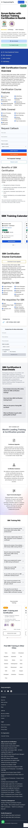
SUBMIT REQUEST (14, 150)
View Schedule (15, 41)
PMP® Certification (5, 806)
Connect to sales (14, 45)
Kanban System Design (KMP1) (8, 743)
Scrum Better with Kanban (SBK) (9, 750)
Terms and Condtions (5, 724)
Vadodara (6, 663)
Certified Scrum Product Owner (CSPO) (11, 772)
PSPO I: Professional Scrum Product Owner (11, 794)
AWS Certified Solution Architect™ (17, 804)
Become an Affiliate (5, 713)
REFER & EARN (23, 5)
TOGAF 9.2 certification (17, 806)
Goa (21, 656)
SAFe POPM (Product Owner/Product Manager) (12, 754)
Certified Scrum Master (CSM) (8, 764)
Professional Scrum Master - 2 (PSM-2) (10, 792)
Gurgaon (21, 670)
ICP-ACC (20, 750)
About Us (3, 700)
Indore (6, 667)
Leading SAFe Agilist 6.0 (7, 752)
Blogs (2, 707)
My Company (13, 351)
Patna (6, 652)
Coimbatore (13, 674)
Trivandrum (21, 674)
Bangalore (6, 656)
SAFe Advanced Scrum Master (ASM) (10, 760)
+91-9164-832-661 (13, 322)
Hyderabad (13, 656)
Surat (21, 660)
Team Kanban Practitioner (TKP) (9, 748)
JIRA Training (4, 804)
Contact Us (3, 704)
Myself (5, 351)
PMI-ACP (3, 809)
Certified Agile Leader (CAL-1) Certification (11, 784)
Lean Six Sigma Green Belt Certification (11, 815)
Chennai (13, 652)
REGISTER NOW (11, 241)
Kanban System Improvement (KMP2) (10, 745)
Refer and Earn (4, 702)
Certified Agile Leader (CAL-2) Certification (12, 786)
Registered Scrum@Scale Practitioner (10, 788)
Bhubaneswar (14, 667)
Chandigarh (6, 674)
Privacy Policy (4, 729)
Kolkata (13, 660)
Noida (21, 663)
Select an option (4, 144)
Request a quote (14, 161)
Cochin (13, 670)
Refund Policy (4, 727)
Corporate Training (5, 736)
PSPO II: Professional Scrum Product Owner (12, 796)
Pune (6, 678)
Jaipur (21, 667)
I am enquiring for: (6, 349)
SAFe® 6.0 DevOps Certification (9, 762)
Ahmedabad (21, 652)
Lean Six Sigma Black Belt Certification (10, 817)
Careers (2, 718)
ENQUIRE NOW (14, 354)
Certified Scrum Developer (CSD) (9, 781)
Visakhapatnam (14, 663)
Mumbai (6, 660)
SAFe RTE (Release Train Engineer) (9, 758)
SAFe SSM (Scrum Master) (7, 756)
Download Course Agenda (14, 261)
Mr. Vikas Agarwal (7, 227)
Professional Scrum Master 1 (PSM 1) (10, 790)
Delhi (6, 670)
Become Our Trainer (5, 715)
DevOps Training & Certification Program (11, 802)
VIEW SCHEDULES (14, 154)
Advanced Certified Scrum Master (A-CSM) (11, 766)
